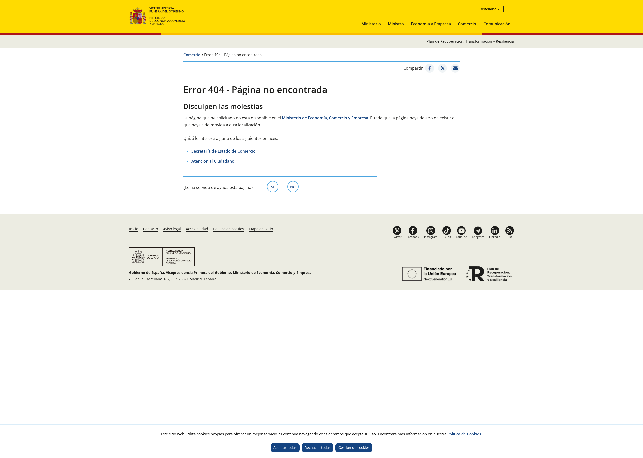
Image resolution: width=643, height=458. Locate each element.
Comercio (467, 24)
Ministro (396, 24)
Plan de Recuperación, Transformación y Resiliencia (470, 41)
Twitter (397, 237)
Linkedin (494, 237)
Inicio (133, 228)
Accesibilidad (197, 228)
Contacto (150, 228)
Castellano (487, 9)
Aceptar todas (285, 447)
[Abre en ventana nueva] (429, 68)
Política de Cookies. (464, 433)
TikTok (446, 237)
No (294, 186)
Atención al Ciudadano (212, 161)
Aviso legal (172, 228)
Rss (510, 237)
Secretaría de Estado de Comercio (223, 151)
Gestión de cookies (354, 447)
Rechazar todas (318, 447)
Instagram (430, 237)
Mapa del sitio (261, 228)
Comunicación (496, 24)
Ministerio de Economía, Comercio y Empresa (325, 118)
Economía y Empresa (431, 24)
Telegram (478, 237)
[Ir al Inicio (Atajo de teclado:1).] (157, 15)
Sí (274, 186)
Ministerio (371, 24)
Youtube (461, 237)
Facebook (413, 237)
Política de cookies (228, 228)
